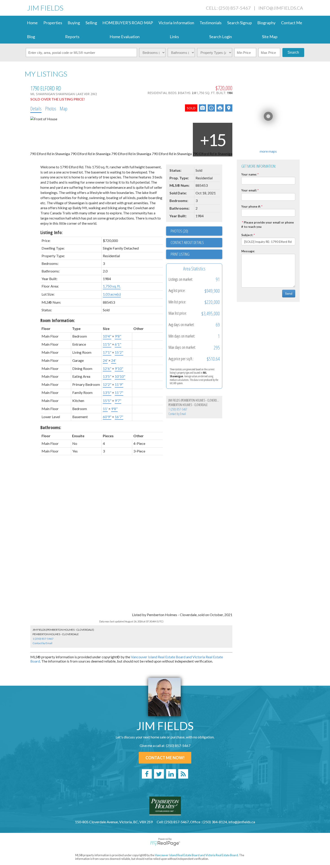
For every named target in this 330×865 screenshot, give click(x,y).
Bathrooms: (50, 427)
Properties (52, 22)
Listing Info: (51, 232)
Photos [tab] (50, 108)
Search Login (220, 36)
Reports (72, 36)
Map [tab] (63, 108)
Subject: (247, 235)
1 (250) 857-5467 (177, 409)
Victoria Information (176, 22)
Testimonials (211, 22)
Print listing (180, 254)
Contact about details (187, 242)
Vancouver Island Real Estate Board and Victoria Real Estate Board (196, 855)
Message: (248, 251)
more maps (268, 151)
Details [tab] (36, 108)
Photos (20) (179, 231)
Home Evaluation (125, 36)
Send (288, 293)
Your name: (249, 174)
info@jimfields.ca (280, 8)
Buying (74, 22)
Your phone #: (251, 206)
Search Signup (239, 22)
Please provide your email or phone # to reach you (267, 224)
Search (293, 52)
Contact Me (291, 22)
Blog (31, 36)
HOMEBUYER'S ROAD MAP (127, 22)
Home (32, 22)
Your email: (249, 190)
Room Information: (57, 320)
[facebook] (147, 774)
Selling (91, 22)
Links (174, 36)
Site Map (269, 36)
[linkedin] (171, 774)
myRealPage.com (165, 843)
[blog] (183, 774)
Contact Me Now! (165, 757)
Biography (266, 22)
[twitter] (159, 774)
